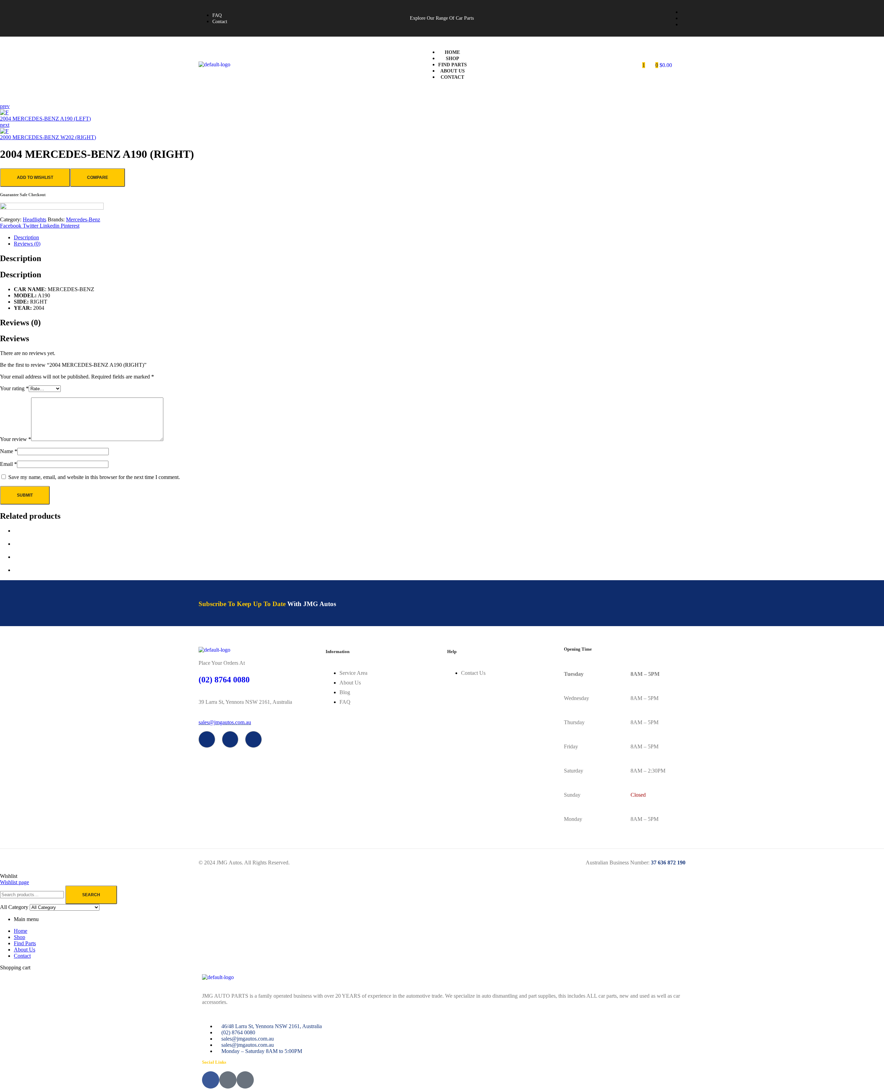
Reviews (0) (27, 244)
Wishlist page (14, 882)
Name (8, 451)
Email (8, 464)
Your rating (14, 388)
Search (91, 894)
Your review (15, 439)
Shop (19, 937)
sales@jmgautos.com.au (225, 722)
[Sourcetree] (230, 739)
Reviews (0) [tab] (20, 322)
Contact (22, 956)
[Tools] (253, 739)
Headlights (34, 219)
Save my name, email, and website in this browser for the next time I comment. (94, 477)
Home (20, 931)
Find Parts (25, 943)
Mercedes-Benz (83, 219)
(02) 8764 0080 (224, 679)
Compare (97, 177)
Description (26, 237)
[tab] (449, 237)
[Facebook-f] (207, 739)
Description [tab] (20, 258)
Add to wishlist (35, 177)
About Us (24, 949)
